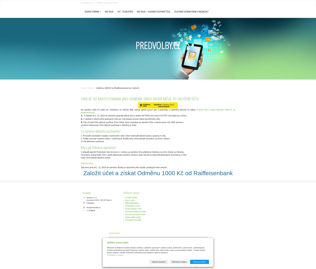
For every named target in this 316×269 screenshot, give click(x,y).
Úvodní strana (131, 198)
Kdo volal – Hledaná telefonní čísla (153, 11)
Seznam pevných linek (135, 214)
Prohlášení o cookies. (115, 255)
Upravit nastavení (159, 262)
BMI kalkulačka (132, 203)
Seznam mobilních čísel (135, 212)
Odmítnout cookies (179, 262)
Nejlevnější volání (133, 217)
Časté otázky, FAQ (133, 209)
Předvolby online (132, 206)
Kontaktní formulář (133, 220)
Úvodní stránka (92, 11)
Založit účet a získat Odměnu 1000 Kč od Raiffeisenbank (158, 173)
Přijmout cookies (199, 262)
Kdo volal (109, 11)
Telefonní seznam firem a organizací (191, 11)
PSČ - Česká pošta (125, 11)
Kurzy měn (130, 200)
